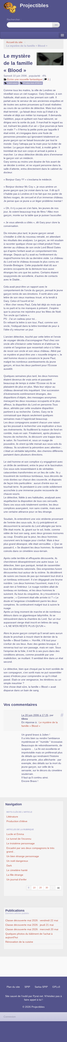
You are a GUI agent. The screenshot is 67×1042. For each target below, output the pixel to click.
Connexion (10, 1016)
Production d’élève (32, 83)
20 (40, 887)
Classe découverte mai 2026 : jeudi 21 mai (29, 924)
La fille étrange (14, 874)
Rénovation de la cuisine (19, 941)
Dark (9, 865)
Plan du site (13, 986)
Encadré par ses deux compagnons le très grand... (30, 850)
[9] (58, 887)
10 (34, 887)
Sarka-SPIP (41, 986)
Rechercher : (14, 19)
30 (47, 887)
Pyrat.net (38, 996)
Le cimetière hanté (17, 870)
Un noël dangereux (17, 860)
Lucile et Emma (15, 834)
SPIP (27, 986)
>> (56, 24)
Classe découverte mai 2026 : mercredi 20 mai (31, 929)
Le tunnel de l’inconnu (18, 838)
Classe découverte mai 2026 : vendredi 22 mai (31, 920)
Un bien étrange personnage (22, 856)
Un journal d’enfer (16, 879)
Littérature (12, 83)
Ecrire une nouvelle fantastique (24, 79)
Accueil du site (14, 42)
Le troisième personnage (20, 843)
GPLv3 (56, 986)
